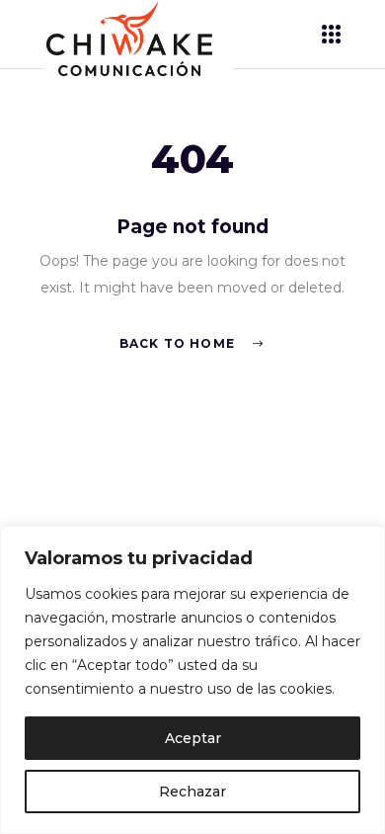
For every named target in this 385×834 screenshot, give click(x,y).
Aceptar (193, 738)
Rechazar (192, 791)
